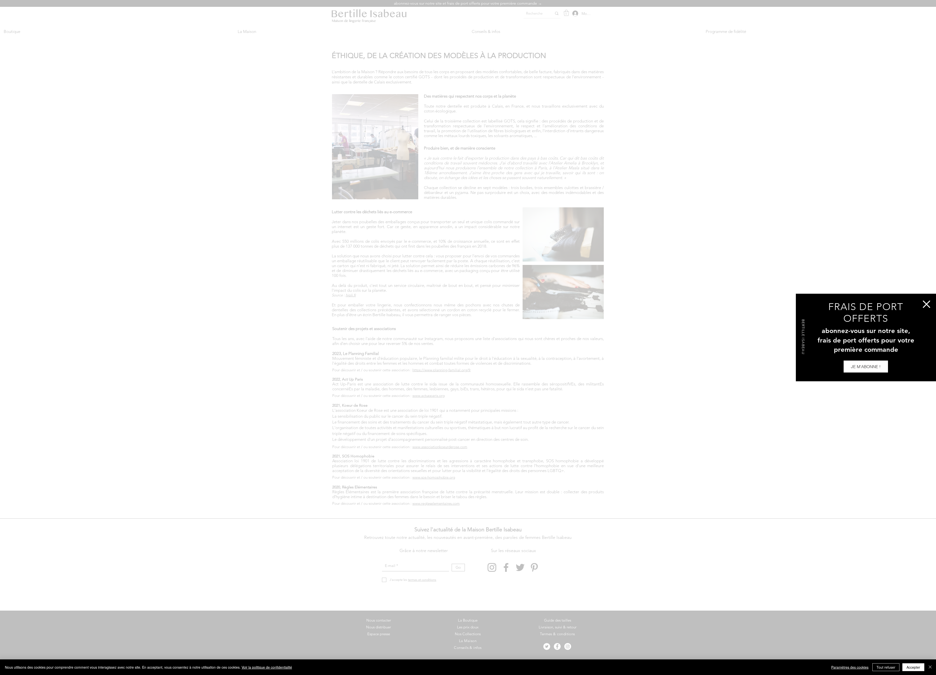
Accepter (913, 667)
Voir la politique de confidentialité (267, 667)
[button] (926, 304)
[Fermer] (930, 667)
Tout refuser (886, 667)
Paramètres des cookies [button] (849, 667)
